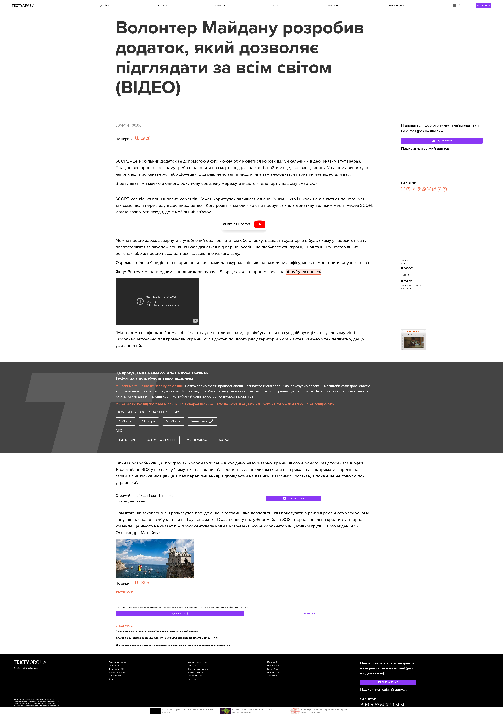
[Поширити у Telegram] (148, 138)
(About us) (121, 662)
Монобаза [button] (197, 440)
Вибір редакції (115, 675)
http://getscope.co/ (303, 271)
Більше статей (125, 625)
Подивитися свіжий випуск (425, 148)
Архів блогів (273, 672)
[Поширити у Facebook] (137, 138)
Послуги (192, 665)
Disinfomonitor (195, 675)
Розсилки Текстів (117, 672)
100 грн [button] (125, 421)
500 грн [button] (148, 421)
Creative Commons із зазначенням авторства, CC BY (40, 702)
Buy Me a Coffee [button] (160, 440)
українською (32, 704)
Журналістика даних (197, 662)
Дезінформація (195, 672)
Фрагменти (114, 669)
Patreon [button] (127, 440)
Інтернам (192, 679)
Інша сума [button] (199, 421)
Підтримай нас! (274, 662)
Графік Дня (272, 669)
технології (126, 592)
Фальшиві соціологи (198, 669)
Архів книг (272, 675)
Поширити (124, 139)
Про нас (112, 662)
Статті (111, 665)
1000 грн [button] (173, 421)
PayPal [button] (223, 440)
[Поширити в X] (143, 138)
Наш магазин (273, 665)
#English (113, 679)
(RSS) (117, 665)
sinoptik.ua (406, 288)
